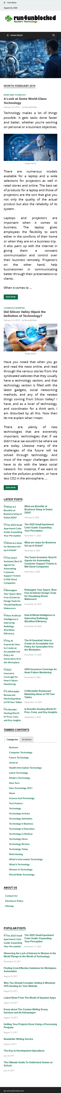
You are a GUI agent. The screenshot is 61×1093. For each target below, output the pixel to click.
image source (30, 163)
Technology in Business (21, 823)
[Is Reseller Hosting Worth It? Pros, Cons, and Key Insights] (13, 709)
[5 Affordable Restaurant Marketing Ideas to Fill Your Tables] (13, 691)
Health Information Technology (25, 767)
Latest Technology (18, 772)
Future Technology (19, 757)
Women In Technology (21, 869)
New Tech (14, 782)
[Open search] (53, 35)
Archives (27, 739)
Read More (10, 296)
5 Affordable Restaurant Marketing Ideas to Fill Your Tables (39, 694)
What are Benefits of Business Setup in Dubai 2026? (38, 509)
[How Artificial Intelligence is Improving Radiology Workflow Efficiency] (13, 615)
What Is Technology (19, 864)
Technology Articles (19, 813)
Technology (15, 808)
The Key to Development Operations (24, 1050)
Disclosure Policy (14, 900)
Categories (12, 739)
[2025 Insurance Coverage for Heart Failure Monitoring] (13, 669)
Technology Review (19, 843)
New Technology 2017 (20, 788)
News (12, 793)
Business (13, 747)
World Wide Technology (15, 95)
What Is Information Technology (26, 859)
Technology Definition (14, 308)
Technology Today (18, 849)
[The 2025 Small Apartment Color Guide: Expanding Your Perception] (13, 524)
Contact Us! (11, 895)
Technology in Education (21, 828)
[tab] (12, 739)
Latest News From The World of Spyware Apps (30, 997)
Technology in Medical (20, 833)
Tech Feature (16, 803)
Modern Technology (19, 777)
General (13, 762)
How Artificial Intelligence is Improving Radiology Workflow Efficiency (39, 618)
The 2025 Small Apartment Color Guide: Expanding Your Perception (39, 527)
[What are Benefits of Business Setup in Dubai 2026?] (13, 506)
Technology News (18, 838)
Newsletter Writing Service (18, 1039)
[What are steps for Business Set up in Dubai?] (13, 542)
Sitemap (9, 905)
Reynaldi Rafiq (31, 107)
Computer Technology (20, 752)
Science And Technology (22, 798)
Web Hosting (16, 854)
